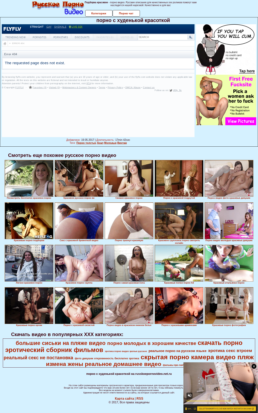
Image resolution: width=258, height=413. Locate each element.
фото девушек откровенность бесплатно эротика (107, 358)
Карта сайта (124, 398)
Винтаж (122, 142)
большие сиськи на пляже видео (61, 343)
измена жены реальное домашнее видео (103, 364)
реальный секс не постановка (38, 357)
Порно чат (126, 13)
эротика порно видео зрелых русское (126, 351)
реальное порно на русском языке (177, 351)
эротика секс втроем (230, 350)
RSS (139, 398)
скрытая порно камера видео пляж (197, 357)
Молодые (110, 142)
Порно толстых (86, 142)
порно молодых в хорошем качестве (151, 343)
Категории (98, 13)
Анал (100, 142)
